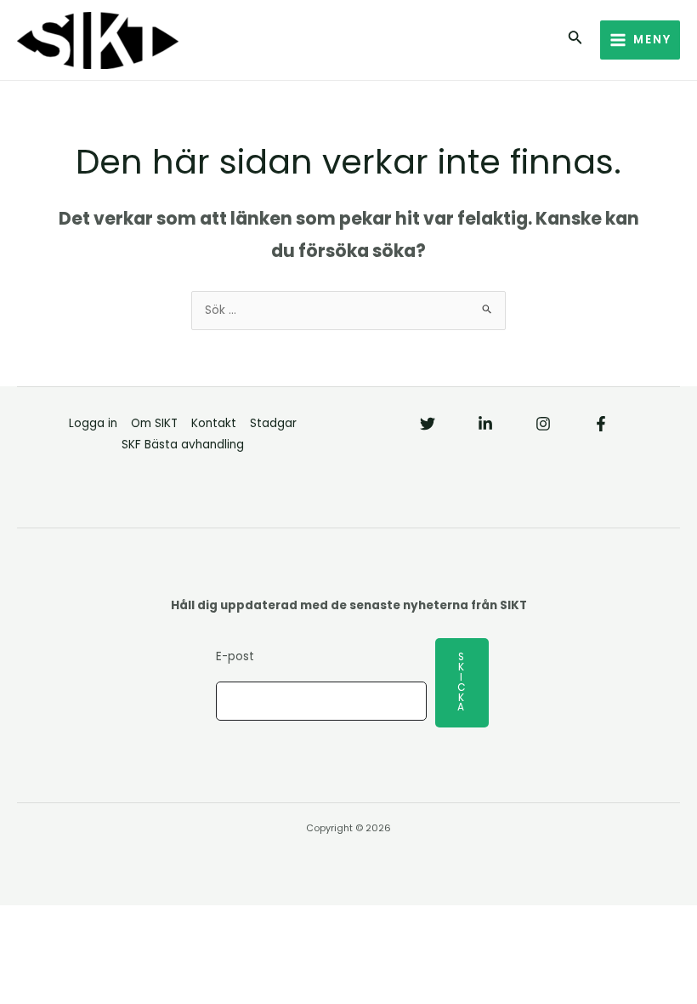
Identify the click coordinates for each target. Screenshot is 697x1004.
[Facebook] (601, 423)
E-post (235, 656)
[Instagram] (543, 423)
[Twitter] (427, 423)
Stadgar (273, 423)
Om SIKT (154, 423)
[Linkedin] (485, 423)
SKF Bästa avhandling (183, 444)
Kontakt (213, 423)
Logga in (93, 423)
